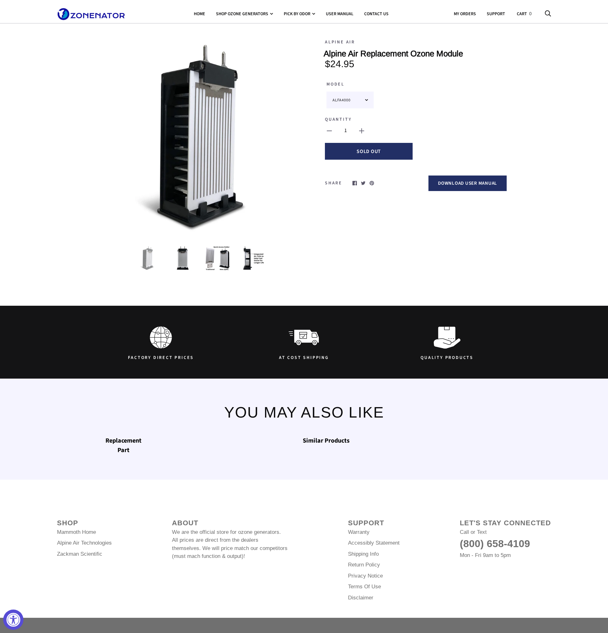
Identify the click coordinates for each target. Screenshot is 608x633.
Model (335, 84)
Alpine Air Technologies (84, 543)
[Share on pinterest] (372, 183)
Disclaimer (360, 598)
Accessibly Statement (374, 543)
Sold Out (369, 151)
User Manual (339, 14)
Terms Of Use (364, 587)
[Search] (548, 14)
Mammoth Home (76, 532)
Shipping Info (363, 554)
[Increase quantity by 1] (361, 131)
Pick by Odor (297, 14)
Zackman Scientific (79, 554)
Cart (524, 14)
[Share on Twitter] (363, 183)
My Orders (465, 14)
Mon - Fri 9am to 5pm (485, 555)
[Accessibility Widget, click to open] (13, 620)
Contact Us (376, 14)
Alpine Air (340, 42)
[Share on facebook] (354, 183)
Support (496, 14)
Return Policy (364, 565)
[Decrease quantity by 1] (329, 131)
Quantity (338, 119)
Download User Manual (467, 183)
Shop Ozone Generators (242, 14)
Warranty (359, 532)
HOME (199, 14)
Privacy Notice (365, 576)
